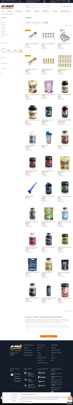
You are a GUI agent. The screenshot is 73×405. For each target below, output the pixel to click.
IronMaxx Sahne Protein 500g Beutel (48, 94)
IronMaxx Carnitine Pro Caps (63, 145)
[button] (62, 6)
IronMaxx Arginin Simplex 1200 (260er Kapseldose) (47, 171)
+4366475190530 (17, 378)
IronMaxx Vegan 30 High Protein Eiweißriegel (31, 70)
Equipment (3, 26)
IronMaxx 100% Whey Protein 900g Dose (64, 95)
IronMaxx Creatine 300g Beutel (63, 272)
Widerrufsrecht (40, 360)
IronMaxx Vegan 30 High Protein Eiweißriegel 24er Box (64, 70)
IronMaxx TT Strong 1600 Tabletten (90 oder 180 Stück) (64, 120)
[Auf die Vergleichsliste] (51, 81)
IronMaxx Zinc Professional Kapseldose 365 (30, 146)
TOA (2, 37)
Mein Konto (26, 347)
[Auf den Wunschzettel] (54, 81)
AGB (38, 350)
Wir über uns (53, 357)
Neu (2, 20)
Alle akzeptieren (14, 394)
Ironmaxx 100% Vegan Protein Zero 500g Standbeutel (64, 171)
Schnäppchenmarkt (4, 35)
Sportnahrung (3, 24)
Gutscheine (3, 33)
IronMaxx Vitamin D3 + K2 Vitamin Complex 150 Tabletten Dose (31, 248)
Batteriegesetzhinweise (41, 357)
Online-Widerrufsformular (42, 362)
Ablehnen (14, 400)
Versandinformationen (28, 355)
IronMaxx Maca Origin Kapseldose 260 (64, 197)
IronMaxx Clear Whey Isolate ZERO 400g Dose (64, 298)
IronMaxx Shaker (44, 145)
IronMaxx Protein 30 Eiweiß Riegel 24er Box (64, 44)
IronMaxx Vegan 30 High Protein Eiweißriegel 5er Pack (47, 70)
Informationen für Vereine (56, 352)
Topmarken (3, 22)
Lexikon (52, 360)
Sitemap (39, 352)
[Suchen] (49, 6)
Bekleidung (3, 28)
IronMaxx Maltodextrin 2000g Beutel (32, 272)
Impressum (24, 401)
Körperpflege (3, 31)
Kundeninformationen (55, 350)
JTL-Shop (67, 403)
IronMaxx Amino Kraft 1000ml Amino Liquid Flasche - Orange (48, 298)
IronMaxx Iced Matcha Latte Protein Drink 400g (48, 222)
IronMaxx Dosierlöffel (29, 196)
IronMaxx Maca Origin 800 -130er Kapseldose (31, 222)
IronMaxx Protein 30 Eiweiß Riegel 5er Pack (47, 44)
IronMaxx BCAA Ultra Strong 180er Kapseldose (48, 197)
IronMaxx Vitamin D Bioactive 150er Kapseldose (64, 222)
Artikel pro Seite (37, 22)
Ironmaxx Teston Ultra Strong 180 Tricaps (47, 248)
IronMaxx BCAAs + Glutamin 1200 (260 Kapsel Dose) (47, 120)
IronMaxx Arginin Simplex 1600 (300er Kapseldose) (31, 171)
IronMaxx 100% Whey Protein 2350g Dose (32, 120)
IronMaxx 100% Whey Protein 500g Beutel (31, 95)
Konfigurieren (14, 397)
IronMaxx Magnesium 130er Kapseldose (46, 273)
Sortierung (28, 22)
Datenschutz (29, 401)
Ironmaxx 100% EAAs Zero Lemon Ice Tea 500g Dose (65, 248)
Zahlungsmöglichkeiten (28, 352)
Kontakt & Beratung (27, 350)
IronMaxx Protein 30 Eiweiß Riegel (31, 43)
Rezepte (52, 355)
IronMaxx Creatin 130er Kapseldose (32, 297)
